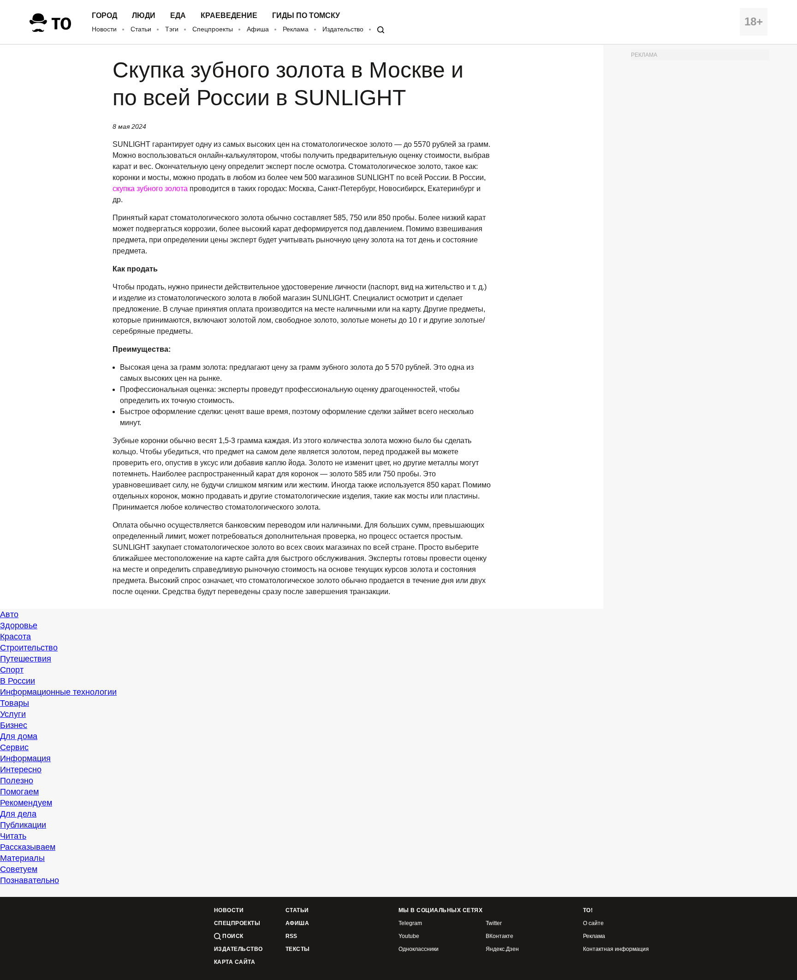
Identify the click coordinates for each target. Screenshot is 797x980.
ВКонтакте (499, 936)
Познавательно (29, 880)
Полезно (16, 780)
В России (17, 680)
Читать (13, 836)
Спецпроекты (212, 29)
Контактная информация (616, 949)
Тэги (171, 29)
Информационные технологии (58, 692)
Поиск (232, 936)
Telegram (410, 923)
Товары (14, 703)
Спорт (12, 669)
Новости (104, 29)
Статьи (141, 29)
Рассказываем (27, 847)
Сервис (14, 747)
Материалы (22, 858)
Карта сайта (234, 962)
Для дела (18, 813)
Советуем (18, 869)
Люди (143, 15)
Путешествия (25, 658)
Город (104, 15)
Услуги (13, 714)
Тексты (297, 949)
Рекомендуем (26, 802)
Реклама (296, 29)
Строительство (29, 647)
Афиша (258, 29)
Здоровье (18, 625)
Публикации (23, 825)
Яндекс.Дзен (502, 949)
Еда (178, 15)
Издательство (342, 29)
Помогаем (19, 791)
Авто (9, 614)
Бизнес (13, 725)
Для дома (18, 736)
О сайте (593, 923)
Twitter (494, 923)
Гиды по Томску (306, 15)
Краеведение (229, 15)
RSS (291, 936)
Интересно (21, 769)
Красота (15, 636)
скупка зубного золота (150, 188)
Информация (25, 758)
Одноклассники (418, 949)
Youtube (408, 936)
